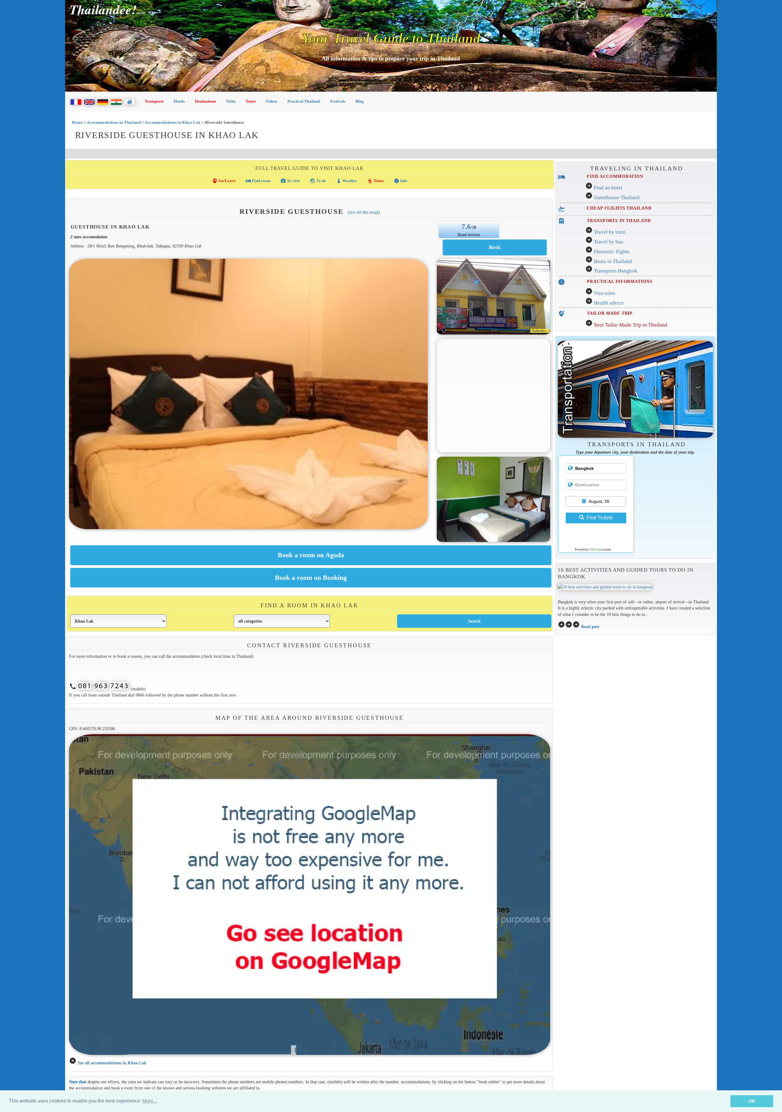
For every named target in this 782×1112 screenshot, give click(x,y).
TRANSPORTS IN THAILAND (619, 220)
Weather (346, 181)
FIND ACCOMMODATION (615, 176)
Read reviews (469, 234)
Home (77, 122)
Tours (251, 101)
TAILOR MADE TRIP (610, 313)
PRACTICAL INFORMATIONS (619, 281)
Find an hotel (608, 188)
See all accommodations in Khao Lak (112, 1062)
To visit (290, 181)
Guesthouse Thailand (617, 197)
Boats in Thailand (613, 261)
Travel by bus (608, 242)
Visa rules (604, 293)
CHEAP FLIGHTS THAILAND (619, 208)
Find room (258, 181)
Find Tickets (599, 517)
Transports (154, 101)
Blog (360, 101)
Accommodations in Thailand (114, 122)
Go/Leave (224, 181)
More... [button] (149, 1100)
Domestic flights (612, 251)
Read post (590, 626)
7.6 (466, 226)
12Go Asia (595, 549)
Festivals (337, 101)
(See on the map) (364, 212)
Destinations (205, 101)
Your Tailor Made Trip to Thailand (630, 325)
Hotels (179, 101)
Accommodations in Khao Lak (172, 122)
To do (318, 181)
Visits (231, 101)
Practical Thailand (303, 101)
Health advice (609, 303)
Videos (271, 101)
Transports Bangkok (616, 271)
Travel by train (610, 232)
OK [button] (752, 1101)
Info (400, 181)
